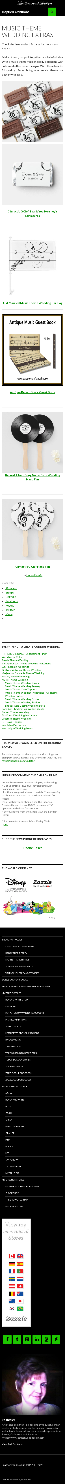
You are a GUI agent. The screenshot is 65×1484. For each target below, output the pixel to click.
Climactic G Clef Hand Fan (32, 566)
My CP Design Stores (13, 1179)
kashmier (8, 1420)
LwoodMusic (34, 575)
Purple (9, 1146)
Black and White (14, 1099)
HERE (5, 824)
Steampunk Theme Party (19, 966)
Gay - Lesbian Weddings (15, 666)
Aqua (8, 1093)
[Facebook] (7, 1339)
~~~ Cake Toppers (12, 721)
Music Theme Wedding (15, 679)
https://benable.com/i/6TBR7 (18, 760)
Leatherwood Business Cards (22, 1033)
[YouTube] (46, 1339)
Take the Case (13, 1046)
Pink (7, 1139)
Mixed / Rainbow (14, 1126)
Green (8, 1119)
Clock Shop (12, 1193)
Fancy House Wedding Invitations (24, 1013)
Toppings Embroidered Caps (21, 1053)
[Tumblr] (17, 1339)
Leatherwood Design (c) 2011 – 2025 (22, 1464)
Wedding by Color (12, 656)
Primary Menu (60, 12)
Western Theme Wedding (16, 718)
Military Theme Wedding (16, 676)
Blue (8, 1106)
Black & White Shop (16, 999)
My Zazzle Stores (11, 993)
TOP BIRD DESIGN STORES (18, 1059)
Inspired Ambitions (15, 12)
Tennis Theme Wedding (15, 712)
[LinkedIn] (36, 1339)
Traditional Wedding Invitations (20, 715)
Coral (8, 1113)
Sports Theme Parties (17, 959)
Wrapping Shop (14, 1066)
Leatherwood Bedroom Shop (22, 1186)
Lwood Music (13, 1039)
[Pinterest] (27, 1339)
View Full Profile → (12, 1444)
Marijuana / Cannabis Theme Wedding (23, 673)
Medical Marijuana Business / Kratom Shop (26, 986)
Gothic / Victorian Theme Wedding (21, 669)
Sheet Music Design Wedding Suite (25, 705)
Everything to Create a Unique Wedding (31, 646)
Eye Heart (10, 1006)
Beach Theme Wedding (15, 660)
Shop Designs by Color (14, 1086)
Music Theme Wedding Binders (22, 702)
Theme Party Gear (12, 939)
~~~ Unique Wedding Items (17, 728)
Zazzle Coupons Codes (15, 979)
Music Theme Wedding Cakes (22, 682)
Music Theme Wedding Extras (22, 699)
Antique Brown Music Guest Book (32, 392)
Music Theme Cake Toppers (21, 689)
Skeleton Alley (14, 1026)
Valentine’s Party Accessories (22, 973)
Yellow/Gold (13, 1166)
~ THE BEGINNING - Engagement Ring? (24, 653)
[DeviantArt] (56, 1339)
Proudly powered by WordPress (17, 1479)
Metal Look (12, 1173)
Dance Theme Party (16, 953)
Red (7, 1153)
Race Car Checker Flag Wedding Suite (23, 708)
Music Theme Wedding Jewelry (22, 686)
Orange (9, 1133)
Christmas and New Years (19, 946)
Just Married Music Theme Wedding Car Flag (32, 303)
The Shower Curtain (17, 1199)
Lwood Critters (14, 1206)
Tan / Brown (12, 1159)
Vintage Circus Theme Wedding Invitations (26, 663)
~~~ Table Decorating (14, 725)
